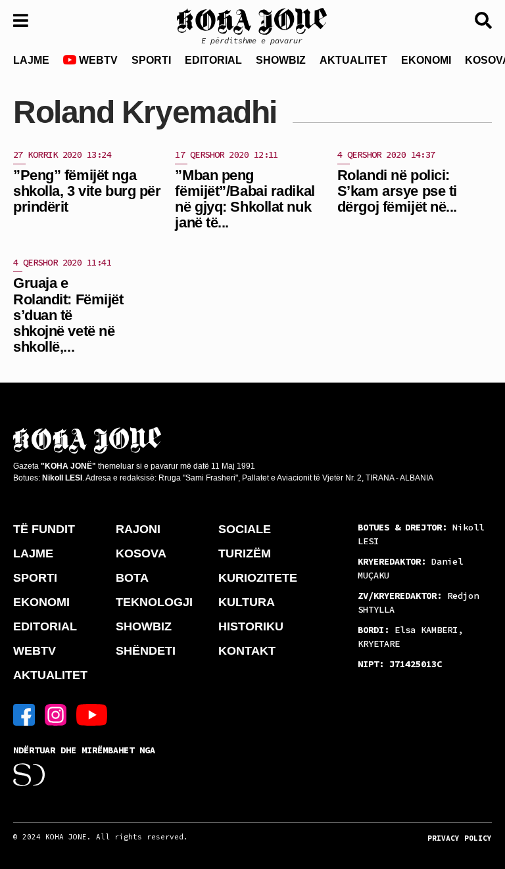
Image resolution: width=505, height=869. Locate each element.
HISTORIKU (250, 626)
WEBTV (97, 60)
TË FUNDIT (44, 529)
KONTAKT (247, 650)
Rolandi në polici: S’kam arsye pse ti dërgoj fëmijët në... (397, 191)
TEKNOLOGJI (154, 602)
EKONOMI (426, 60)
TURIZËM (244, 553)
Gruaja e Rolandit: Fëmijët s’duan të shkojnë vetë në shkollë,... (68, 315)
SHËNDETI (146, 650)
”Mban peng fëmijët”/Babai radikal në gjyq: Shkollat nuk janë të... (244, 199)
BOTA (132, 577)
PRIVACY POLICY (459, 838)
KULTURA (246, 602)
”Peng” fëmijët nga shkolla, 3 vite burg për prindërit (86, 191)
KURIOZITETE (257, 577)
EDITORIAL (213, 60)
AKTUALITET (353, 60)
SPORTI (151, 60)
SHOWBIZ (281, 60)
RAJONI (138, 529)
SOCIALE (244, 529)
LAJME (31, 60)
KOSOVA (141, 553)
